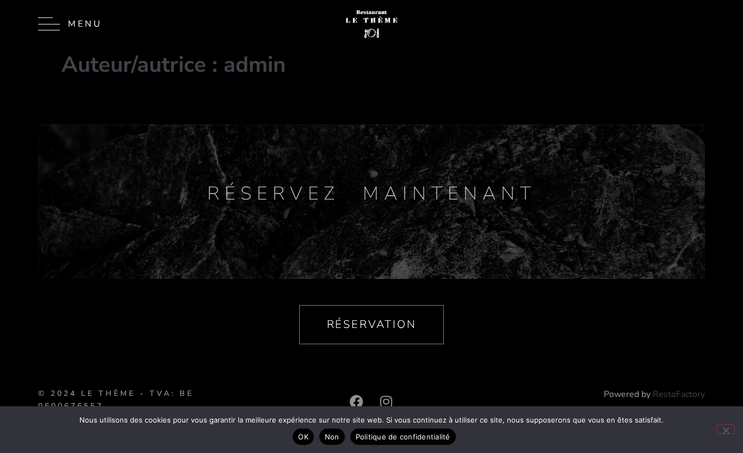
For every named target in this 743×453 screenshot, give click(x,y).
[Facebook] (356, 401)
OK (303, 436)
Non (332, 436)
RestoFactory (679, 394)
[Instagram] (386, 401)
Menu (85, 24)
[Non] (725, 429)
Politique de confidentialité (403, 436)
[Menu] (49, 24)
